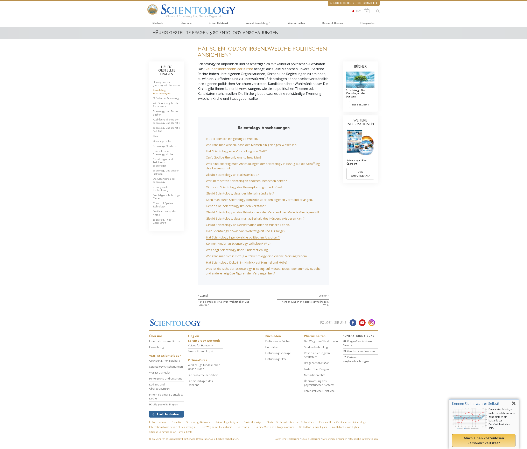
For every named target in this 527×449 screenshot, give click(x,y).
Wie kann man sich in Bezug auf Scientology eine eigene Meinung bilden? (256, 256)
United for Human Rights (313, 426)
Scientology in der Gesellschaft (162, 221)
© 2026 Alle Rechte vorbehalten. (194, 438)
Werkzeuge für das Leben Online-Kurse (204, 367)
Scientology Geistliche (164, 146)
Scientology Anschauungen (161, 91)
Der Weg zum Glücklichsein (321, 341)
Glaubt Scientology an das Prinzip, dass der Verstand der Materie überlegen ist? (262, 212)
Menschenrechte (314, 375)
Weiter (323, 296)
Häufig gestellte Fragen (163, 404)
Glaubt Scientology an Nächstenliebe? (232, 174)
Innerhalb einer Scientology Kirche (163, 152)
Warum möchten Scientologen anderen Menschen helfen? (246, 181)
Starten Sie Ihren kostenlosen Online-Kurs (290, 422)
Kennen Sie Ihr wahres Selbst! (475, 403)
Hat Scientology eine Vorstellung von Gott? (236, 151)
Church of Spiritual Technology (163, 204)
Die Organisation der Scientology (164, 180)
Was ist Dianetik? (159, 372)
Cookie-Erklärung (310, 438)
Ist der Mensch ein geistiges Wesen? (232, 139)
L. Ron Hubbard (218, 23)
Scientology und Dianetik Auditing (166, 129)
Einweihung (156, 347)
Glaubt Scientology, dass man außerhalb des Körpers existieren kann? (255, 218)
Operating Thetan (162, 141)
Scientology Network (198, 422)
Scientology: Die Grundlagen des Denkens (355, 93)
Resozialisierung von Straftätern (317, 355)
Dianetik (176, 422)
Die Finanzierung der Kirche (164, 212)
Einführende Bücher (277, 341)
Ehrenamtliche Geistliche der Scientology (342, 422)
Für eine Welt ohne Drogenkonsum (274, 426)
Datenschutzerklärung (287, 438)
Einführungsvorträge (278, 353)
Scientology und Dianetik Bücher (166, 112)
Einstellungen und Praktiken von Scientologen (163, 162)
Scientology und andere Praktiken (165, 172)
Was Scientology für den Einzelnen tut (166, 104)
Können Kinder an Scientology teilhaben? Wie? (238, 243)
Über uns (186, 23)
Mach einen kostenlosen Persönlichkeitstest (484, 440)
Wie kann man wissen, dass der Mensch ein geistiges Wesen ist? (251, 145)
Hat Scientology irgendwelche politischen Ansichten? (243, 237)
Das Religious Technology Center (166, 196)
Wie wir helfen (296, 23)
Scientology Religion (227, 422)
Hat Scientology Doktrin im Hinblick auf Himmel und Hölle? (247, 262)
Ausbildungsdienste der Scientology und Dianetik (166, 121)
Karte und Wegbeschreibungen (356, 359)
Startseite (158, 23)
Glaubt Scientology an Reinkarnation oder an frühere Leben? (248, 225)
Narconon (243, 426)
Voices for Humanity (200, 345)
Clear (156, 136)
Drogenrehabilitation (317, 363)
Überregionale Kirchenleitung (161, 188)
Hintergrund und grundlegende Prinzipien (166, 83)
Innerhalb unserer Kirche (164, 341)
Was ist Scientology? (258, 23)
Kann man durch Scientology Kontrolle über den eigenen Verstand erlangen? (259, 200)
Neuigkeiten (367, 23)
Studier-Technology (316, 347)
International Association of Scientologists (172, 426)
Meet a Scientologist (200, 351)
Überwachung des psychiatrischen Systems (319, 383)
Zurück (204, 296)
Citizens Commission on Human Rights (170, 431)
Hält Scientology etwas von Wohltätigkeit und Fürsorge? (245, 231)
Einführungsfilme (276, 359)
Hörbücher (272, 347)
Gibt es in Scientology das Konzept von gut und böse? (244, 187)
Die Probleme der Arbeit (203, 375)
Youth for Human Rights (345, 426)
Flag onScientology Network (204, 338)
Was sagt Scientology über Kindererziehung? (237, 250)
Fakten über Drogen (316, 369)
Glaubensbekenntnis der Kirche (228, 69)
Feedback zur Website (361, 351)
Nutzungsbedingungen (334, 438)
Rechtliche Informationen (363, 438)
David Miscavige (252, 422)
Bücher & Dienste (332, 23)
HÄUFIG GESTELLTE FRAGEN (166, 70)
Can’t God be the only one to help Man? (233, 157)
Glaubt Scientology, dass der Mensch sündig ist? (240, 193)
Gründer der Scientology (166, 98)
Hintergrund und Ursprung (165, 378)
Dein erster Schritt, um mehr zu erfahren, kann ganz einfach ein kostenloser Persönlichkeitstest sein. (502, 419)
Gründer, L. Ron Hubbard (164, 360)
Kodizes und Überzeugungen (159, 386)
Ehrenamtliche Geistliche (319, 391)
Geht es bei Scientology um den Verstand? (236, 206)
